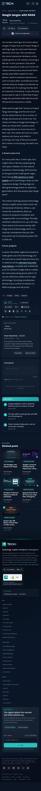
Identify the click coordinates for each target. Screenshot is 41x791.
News (17, 295)
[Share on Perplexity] (9, 311)
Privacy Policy (5, 777)
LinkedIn (9, 307)
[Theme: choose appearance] (28, 3)
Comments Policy (7, 779)
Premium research (10, 727)
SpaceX (24, 295)
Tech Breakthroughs (29, 461)
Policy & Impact (9, 489)
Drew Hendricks (15, 21)
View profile (18, 353)
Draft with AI (25, 302)
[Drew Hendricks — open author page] (5, 22)
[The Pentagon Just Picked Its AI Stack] (11, 454)
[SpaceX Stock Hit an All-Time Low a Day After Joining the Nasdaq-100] (30, 482)
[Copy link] (21, 311)
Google (9, 295)
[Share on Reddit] (13, 311)
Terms (13, 777)
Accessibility (22, 779)
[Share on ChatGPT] (5, 311)
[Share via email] (25, 311)
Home (4, 11)
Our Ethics (22, 594)
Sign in (6, 379)
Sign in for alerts (30, 353)
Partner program (23, 727)
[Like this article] (4, 28)
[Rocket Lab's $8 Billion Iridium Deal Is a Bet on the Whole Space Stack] (11, 510)
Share (13, 28)
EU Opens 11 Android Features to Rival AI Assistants (11, 495)
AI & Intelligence (9, 461)
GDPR (28, 779)
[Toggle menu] (37, 3)
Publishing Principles (11, 594)
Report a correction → (21, 317)
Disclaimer (26, 777)
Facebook (26, 307)
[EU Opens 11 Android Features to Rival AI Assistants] (11, 482)
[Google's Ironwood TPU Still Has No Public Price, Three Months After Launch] (30, 454)
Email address (8, 735)
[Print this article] (29, 311)
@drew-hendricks (9, 338)
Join (21, 745)
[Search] (33, 3)
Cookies (19, 777)
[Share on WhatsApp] (17, 311)
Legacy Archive (12, 11)
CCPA (15, 779)
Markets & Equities (28, 489)
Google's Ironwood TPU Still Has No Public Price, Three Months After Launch (29, 469)
